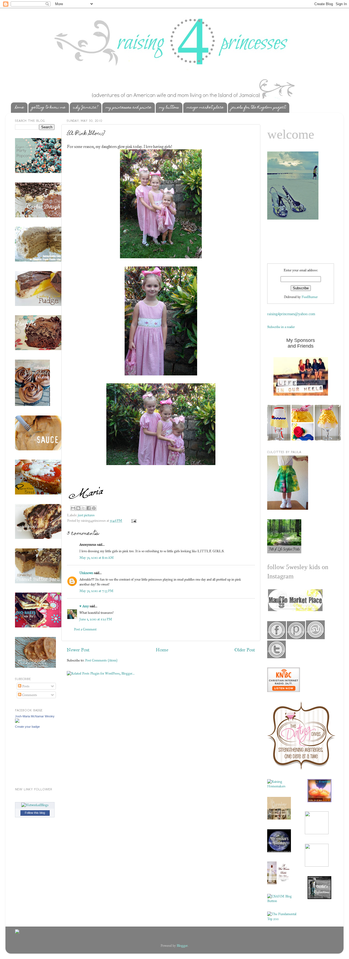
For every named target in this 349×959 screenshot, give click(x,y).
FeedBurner (310, 297)
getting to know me (48, 107)
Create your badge (27, 726)
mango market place (205, 107)
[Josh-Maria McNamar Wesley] (17, 722)
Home (162, 650)
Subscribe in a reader (281, 327)
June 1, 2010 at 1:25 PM (95, 619)
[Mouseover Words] (295, 610)
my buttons (169, 107)
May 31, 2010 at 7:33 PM (96, 591)
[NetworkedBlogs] (35, 805)
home (19, 107)
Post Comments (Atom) (101, 660)
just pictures (86, 515)
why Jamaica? (85, 107)
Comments (29, 695)
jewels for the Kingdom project (258, 107)
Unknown (86, 573)
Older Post (244, 650)
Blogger (182, 945)
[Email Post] (133, 520)
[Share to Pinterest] (94, 508)
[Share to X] (83, 508)
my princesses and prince (128, 107)
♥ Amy (84, 606)
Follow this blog (35, 812)
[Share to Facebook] (88, 508)
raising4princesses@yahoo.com (291, 314)
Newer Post (78, 650)
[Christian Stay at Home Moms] (282, 901)
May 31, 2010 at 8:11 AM (96, 558)
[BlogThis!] (78, 508)
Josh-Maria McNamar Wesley (35, 716)
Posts (25, 686)
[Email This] (73, 508)
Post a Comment (85, 629)
